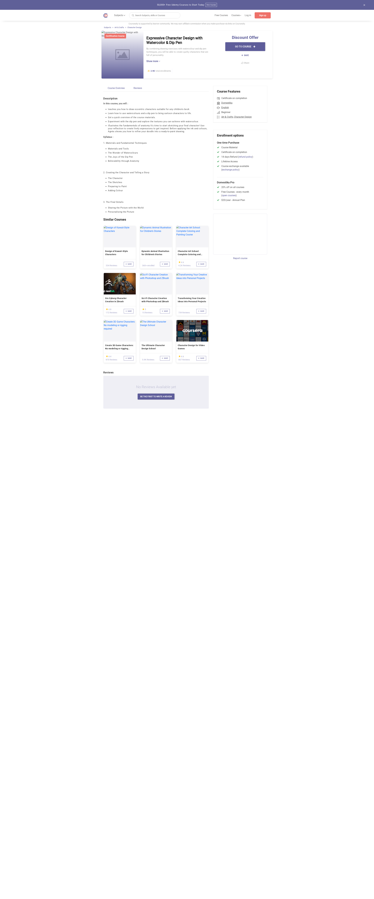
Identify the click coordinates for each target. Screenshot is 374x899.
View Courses (211, 5)
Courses (236, 15)
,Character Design (243, 117)
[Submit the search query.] (133, 15)
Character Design (134, 27)
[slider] (179, 262)
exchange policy (230, 169)
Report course (240, 258)
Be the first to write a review (156, 396)
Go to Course (243, 46)
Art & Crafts (119, 27)
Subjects (107, 27)
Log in (248, 15)
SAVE (246, 55)
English (225, 107)
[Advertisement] (237, 233)
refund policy (245, 156)
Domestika (226, 102)
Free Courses (221, 15)
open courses (229, 195)
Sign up (262, 15)
